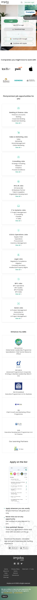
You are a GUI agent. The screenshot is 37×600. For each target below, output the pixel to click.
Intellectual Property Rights (18, 267)
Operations (18, 239)
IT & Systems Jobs (18, 210)
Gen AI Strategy (18, 314)
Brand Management (18, 143)
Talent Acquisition (19, 192)
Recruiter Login (29, 2)
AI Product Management (18, 310)
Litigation (18, 263)
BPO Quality (18, 288)
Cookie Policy (18, 592)
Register (26, 21)
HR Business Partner (18, 190)
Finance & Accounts (18, 115)
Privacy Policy (8, 592)
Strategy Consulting (18, 164)
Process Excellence (18, 170)
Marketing (18, 141)
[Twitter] (22, 564)
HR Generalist (18, 188)
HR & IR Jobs (18, 186)
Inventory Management (18, 243)
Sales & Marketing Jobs (18, 137)
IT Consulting (18, 214)
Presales (18, 217)
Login (11, 21)
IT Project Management (18, 212)
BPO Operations (18, 286)
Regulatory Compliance (18, 261)
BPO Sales (18, 292)
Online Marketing (18, 145)
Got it (5, 596)
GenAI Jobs (18, 308)
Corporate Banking (18, 119)
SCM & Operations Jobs (18, 234)
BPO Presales (18, 290)
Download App (20, 29)
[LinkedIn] (18, 564)
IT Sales (18, 219)
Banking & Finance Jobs (18, 112)
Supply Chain (18, 237)
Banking (18, 117)
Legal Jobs (18, 259)
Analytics (18, 168)
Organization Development (18, 194)
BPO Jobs (18, 283)
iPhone (25, 548)
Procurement (18, 241)
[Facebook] (15, 564)
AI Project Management (18, 316)
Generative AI (18, 312)
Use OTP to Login (18, 25)
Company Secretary (18, 265)
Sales (18, 139)
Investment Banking (18, 121)
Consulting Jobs (18, 161)
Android (14, 548)
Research (18, 166)
